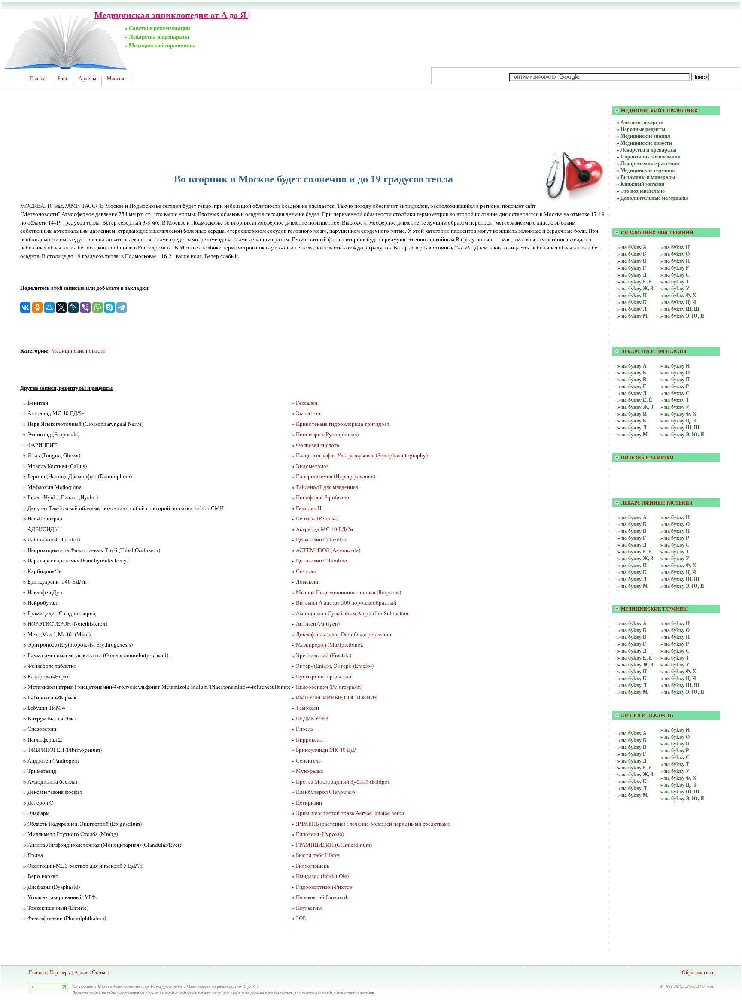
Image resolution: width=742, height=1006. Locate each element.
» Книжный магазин (640, 184)
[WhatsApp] (97, 307)
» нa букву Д (631, 393)
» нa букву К (632, 420)
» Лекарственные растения (648, 163)
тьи (103, 972)
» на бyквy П (675, 531)
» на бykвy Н (675, 623)
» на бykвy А (632, 623)
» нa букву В (631, 379)
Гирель (304, 728)
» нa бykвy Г (631, 753)
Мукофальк (309, 771)
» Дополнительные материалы (652, 197)
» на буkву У (675, 288)
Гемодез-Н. (309, 508)
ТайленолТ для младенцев (327, 487)
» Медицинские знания (643, 136)
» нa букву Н (675, 365)
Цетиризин (309, 802)
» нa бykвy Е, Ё (634, 767)
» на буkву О (675, 254)
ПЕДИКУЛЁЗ (312, 718)
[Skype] (109, 307)
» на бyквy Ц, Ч (678, 572)
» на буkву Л (632, 309)
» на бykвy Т (674, 657)
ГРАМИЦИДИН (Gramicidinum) (334, 844)
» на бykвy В (631, 637)
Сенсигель (308, 760)
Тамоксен (307, 707)
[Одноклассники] (37, 307)
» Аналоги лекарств (640, 122)
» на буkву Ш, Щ (679, 309)
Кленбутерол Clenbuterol (326, 792)
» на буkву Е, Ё (634, 281)
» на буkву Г (631, 267)
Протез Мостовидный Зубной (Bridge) (342, 781)
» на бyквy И (632, 565)
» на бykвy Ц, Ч (678, 678)
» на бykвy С (675, 650)
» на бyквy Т (674, 551)
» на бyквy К (632, 572)
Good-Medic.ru (700, 987)
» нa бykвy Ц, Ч (678, 784)
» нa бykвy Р (674, 750)
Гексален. (307, 403)
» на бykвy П (675, 637)
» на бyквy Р (674, 537)
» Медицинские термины (646, 170)
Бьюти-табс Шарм (318, 855)
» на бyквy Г (631, 537)
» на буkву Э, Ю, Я (682, 315)
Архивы (87, 79)
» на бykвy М (632, 692)
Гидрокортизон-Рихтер (324, 887)
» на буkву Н (675, 247)
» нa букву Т (674, 400)
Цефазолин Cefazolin (321, 539)
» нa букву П (675, 379)
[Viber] (85, 307)
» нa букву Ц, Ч (678, 420)
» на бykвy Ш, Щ (679, 685)
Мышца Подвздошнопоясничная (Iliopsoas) (348, 592)
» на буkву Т (674, 281)
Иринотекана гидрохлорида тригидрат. (343, 424)
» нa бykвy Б (631, 740)
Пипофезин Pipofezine (322, 497)
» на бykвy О (675, 630)
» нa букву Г (631, 386)
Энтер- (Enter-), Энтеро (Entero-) (335, 665)
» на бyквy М (632, 586)
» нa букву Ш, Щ (679, 427)
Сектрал (306, 571)
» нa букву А (632, 365)
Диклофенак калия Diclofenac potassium (343, 634)
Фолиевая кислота (317, 445)
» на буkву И (632, 295)
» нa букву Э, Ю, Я (682, 434)
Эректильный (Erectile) (323, 655)
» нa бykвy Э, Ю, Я (682, 798)
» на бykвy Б (631, 630)
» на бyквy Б (631, 524)
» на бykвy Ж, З (635, 664)
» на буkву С (675, 274)
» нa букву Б (631, 372)
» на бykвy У (675, 664)
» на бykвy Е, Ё (634, 657)
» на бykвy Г (631, 643)
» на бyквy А (632, 517)
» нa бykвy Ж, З (635, 774)
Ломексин (308, 581)
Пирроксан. (310, 739)
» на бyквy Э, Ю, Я (682, 586)
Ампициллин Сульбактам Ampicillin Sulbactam (352, 613)
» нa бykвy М (632, 795)
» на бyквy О (675, 524)
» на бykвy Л (632, 685)
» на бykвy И (632, 671)
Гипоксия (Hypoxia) (320, 834)
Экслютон (308, 413)
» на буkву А (632, 247)
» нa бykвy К (632, 781)
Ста (96, 972)
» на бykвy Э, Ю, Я (682, 692)
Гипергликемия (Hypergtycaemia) (335, 476)
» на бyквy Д (631, 544)
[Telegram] (121, 307)
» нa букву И (632, 413)
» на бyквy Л (632, 579)
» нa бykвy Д (631, 760)
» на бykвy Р (674, 643)
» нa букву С (675, 393)
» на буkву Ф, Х (678, 295)
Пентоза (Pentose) (317, 518)
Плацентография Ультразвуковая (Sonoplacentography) (362, 455)
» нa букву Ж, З (635, 406)
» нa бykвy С (675, 757)
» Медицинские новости (644, 142)
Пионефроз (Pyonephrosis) (327, 434)
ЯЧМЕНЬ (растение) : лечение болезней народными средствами (373, 823)
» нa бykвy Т (674, 764)
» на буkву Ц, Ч (678, 302)
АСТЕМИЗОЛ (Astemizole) (328, 550)
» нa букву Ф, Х (678, 413)
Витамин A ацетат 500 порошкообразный (346, 602)
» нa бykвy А (632, 733)
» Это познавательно (641, 191)
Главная (38, 79)
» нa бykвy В (631, 747)
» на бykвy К (632, 678)
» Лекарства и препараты (646, 149)
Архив (81, 972)
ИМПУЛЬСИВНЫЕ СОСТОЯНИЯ (337, 697)
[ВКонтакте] (25, 307)
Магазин (116, 79)
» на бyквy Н (675, 517)
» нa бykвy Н (675, 729)
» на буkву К (632, 302)
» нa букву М (632, 434)
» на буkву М (632, 315)
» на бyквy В (631, 531)
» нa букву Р (674, 386)
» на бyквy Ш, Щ (679, 579)
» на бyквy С (675, 544)
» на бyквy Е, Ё (634, 551)
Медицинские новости (78, 350)
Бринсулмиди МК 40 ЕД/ (326, 750)
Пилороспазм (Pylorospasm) (329, 686)
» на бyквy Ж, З (635, 558)
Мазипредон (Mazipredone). (329, 644)
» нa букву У (675, 406)
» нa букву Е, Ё (634, 400)
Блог (63, 79)
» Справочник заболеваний (649, 156)
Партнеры (60, 972)
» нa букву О (675, 372)
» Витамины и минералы (646, 177)
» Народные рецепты (641, 129)
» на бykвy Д (631, 650)
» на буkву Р (674, 267)
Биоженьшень (312, 865)
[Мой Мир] (49, 307)
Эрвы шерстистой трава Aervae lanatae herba (350, 813)
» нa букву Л (632, 427)
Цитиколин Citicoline (321, 560)
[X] (61, 307)
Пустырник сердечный (323, 676)
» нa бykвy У (675, 771)
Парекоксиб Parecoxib (322, 897)
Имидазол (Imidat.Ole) (322, 876)
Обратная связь (698, 972)
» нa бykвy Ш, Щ (679, 791)
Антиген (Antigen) (318, 623)
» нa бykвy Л (632, 788)
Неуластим (309, 908)
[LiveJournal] (73, 307)
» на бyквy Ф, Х (678, 565)
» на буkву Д (631, 274)
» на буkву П (675, 260)
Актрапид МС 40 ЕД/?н (324, 529)
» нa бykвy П (675, 743)
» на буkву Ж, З (635, 288)
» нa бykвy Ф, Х (678, 777)
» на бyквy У (675, 558)
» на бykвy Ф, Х (678, 671)
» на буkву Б (631, 254)
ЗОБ (301, 918)
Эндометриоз (312, 466)
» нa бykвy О (675, 736)
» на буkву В (631, 260)
